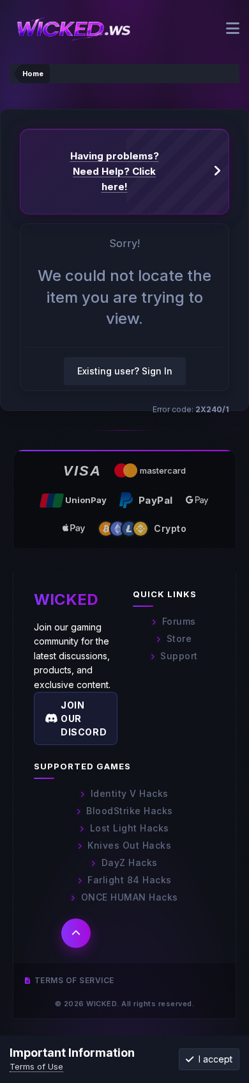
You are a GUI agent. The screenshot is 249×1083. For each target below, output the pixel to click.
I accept (212, 1059)
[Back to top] (76, 933)
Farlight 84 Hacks (129, 879)
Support (179, 655)
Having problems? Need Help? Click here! (114, 171)
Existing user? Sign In (124, 370)
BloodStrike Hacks (129, 810)
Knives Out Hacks (129, 845)
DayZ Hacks (130, 862)
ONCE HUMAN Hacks (129, 897)
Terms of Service (74, 980)
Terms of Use (36, 1066)
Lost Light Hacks (129, 827)
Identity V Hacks (130, 793)
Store (179, 638)
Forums (179, 621)
